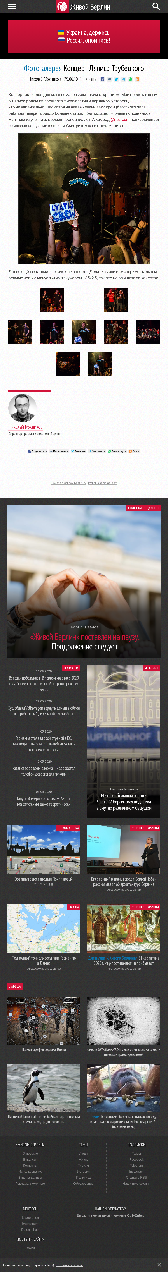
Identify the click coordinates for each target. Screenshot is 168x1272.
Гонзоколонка (68, 828)
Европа (74, 907)
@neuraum (120, 119)
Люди (83, 1153)
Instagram (136, 1171)
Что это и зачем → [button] (69, 1265)
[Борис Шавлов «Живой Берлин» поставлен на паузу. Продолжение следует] (84, 657)
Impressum (30, 1224)
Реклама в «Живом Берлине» (68, 483)
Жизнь (91, 79)
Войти (30, 1248)
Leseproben (30, 1217)
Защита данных (30, 1177)
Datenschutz (30, 1229)
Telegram (136, 1165)
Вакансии (30, 1159)
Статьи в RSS (136, 1177)
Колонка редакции (143, 508)
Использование (30, 1171)
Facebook (137, 1159)
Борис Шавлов (131, 889)
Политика (83, 1177)
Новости (71, 668)
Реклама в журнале (30, 1183)
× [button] (159, 1264)
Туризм (83, 1165)
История (151, 668)
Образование (83, 1183)
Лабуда (15, 986)
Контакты (30, 1165)
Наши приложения (136, 1183)
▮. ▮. (51, 884)
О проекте (30, 1153)
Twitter (136, 1153)
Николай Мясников (44, 79)
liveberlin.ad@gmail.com (102, 483)
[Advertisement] (84, 469)
